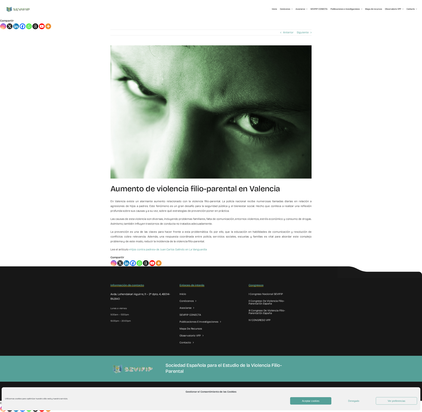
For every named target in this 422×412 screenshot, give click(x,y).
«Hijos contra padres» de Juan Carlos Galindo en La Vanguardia (168, 249)
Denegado (353, 400)
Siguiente (303, 32)
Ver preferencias (396, 400)
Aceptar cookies (310, 400)
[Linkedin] (16, 26)
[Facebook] (22, 26)
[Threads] (35, 26)
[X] (10, 26)
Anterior (288, 32)
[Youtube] (42, 26)
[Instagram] (3, 26)
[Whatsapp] (29, 26)
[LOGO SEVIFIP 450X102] (18, 7)
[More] (48, 26)
